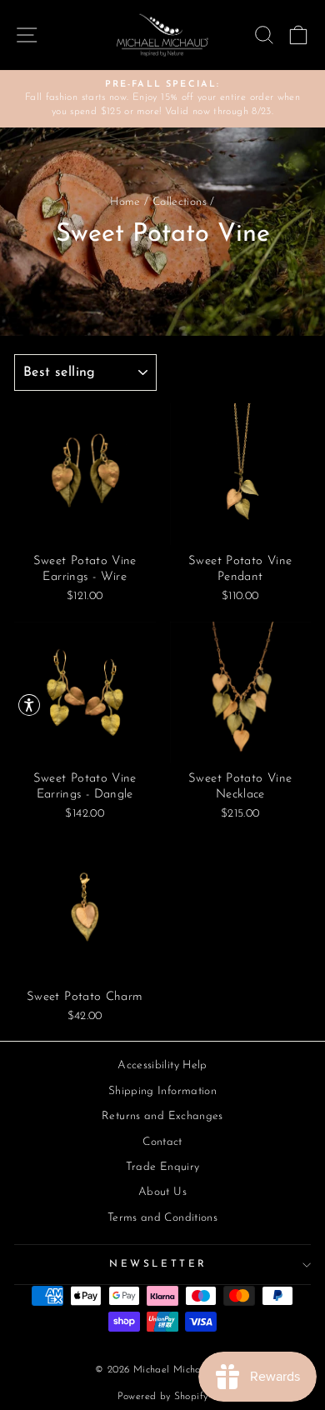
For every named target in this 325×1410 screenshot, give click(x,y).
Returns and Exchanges (162, 1116)
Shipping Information (162, 1091)
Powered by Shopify (163, 1397)
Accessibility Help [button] (163, 1065)
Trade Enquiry (163, 1167)
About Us (162, 1192)
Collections (179, 202)
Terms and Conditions (163, 1217)
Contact (162, 1142)
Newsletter (158, 1264)
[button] (29, 705)
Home (125, 202)
